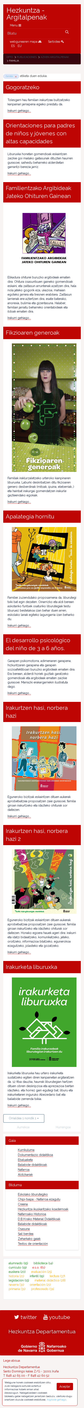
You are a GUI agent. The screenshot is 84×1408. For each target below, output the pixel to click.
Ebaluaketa (25, 1160)
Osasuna (24, 1229)
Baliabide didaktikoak (32, 1164)
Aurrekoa (23, 1127)
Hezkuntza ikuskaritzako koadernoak (43, 1209)
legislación (19, 1280)
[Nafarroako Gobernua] (42, 1346)
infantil (37, 1276)
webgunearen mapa (24, 41)
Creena (23, 1204)
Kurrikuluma (26, 1150)
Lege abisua (11, 1360)
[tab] (42, 1140)
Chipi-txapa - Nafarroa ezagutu (39, 1199)
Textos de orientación (33, 1243)
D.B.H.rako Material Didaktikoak (39, 1219)
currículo (18, 1267)
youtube (59, 1317)
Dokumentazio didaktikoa (35, 1155)
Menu (14, 25)
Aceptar (64, 1386)
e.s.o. (38, 1267)
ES (13, 46)
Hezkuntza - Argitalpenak (26, 14)
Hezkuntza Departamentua (42, 1331)
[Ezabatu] (15, 76)
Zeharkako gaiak (29, 1238)
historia (16, 1276)
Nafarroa (24, 1169)
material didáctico (50, 1280)
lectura (57, 1276)
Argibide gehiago (56, 1399)
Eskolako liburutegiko (33, 1194)
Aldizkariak (25, 1174)
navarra (16, 1284)
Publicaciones (27, 57)
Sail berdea (25, 1234)
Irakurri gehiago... (19, 110)
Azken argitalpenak (54, 57)
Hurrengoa (63, 1127)
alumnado (18, 1263)
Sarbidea (54, 41)
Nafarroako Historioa (32, 1214)
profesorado (42, 1289)
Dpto (9, 57)
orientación (40, 1284)
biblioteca (43, 1263)
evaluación (41, 1272)
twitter (28, 1317)
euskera (17, 1272)
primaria (17, 1289)
